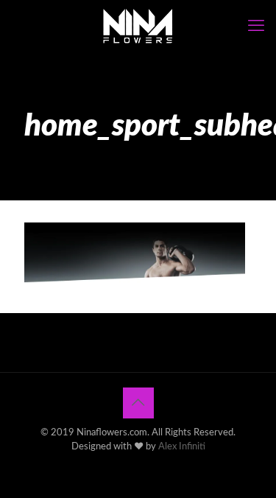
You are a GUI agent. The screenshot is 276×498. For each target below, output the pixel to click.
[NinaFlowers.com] (138, 25)
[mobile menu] (256, 25)
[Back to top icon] (138, 402)
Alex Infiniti (181, 447)
